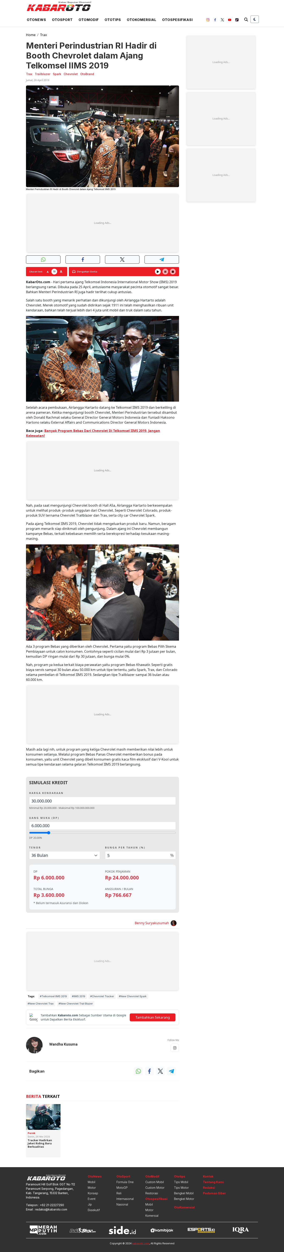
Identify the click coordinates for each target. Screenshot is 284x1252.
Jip (90, 1204)
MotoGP (122, 1187)
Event (91, 1199)
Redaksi (209, 1187)
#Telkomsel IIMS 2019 (53, 996)
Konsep (93, 1193)
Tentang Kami (213, 1182)
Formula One (125, 1182)
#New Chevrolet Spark (133, 996)
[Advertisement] (102, 223)
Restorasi (151, 1193)
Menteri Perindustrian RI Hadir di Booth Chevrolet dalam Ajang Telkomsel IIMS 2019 (91, 55)
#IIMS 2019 (78, 996)
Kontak (208, 1176)
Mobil (91, 1182)
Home (31, 35)
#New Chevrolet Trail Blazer (76, 1003)
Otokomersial (141, 20)
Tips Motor (181, 1187)
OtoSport (123, 1176)
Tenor (35, 847)
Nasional (122, 1204)
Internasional (125, 1199)
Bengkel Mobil (184, 1193)
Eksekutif (94, 1210)
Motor (92, 1187)
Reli (118, 1193)
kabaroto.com (140, 1243)
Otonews (36, 20)
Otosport (62, 20)
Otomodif (89, 20)
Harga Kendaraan (46, 793)
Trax (43, 35)
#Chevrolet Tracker (102, 996)
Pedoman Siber (214, 1193)
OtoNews (95, 1176)
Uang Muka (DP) (44, 818)
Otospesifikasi (177, 20)
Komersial (151, 1215)
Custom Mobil (154, 1182)
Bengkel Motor (184, 1199)
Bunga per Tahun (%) (125, 847)
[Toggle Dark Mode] (255, 19)
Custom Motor (154, 1187)
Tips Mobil (181, 1182)
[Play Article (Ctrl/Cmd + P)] (158, 271)
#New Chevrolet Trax (41, 1003)
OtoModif (152, 1176)
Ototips (113, 20)
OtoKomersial (184, 1207)
